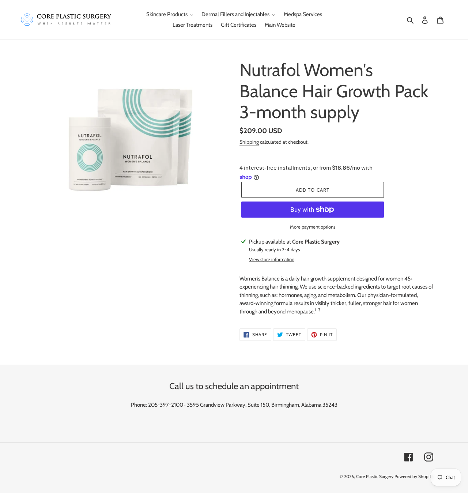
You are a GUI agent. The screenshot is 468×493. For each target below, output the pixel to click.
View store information (271, 259)
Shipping (249, 142)
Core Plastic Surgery (374, 476)
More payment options (312, 227)
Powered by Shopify (414, 476)
